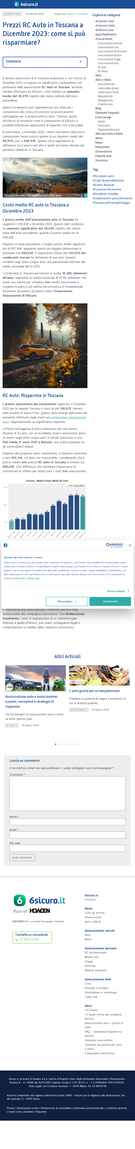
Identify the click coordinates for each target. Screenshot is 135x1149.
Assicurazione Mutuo (110, 56)
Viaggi (89, 962)
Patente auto (103, 156)
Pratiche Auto (105, 105)
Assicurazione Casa (108, 47)
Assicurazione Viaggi (109, 60)
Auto (98, 76)
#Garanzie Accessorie (107, 189)
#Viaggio (124, 203)
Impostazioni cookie (27, 1108)
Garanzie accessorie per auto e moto (103, 1047)
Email (13, 829)
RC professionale (95, 953)
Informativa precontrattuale (89, 1108)
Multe (101, 122)
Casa (88, 984)
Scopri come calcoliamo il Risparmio (28, 1112)
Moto (98, 138)
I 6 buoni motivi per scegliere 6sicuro (103, 1017)
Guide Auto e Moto (108, 93)
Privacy (10, 1108)
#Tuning (112, 203)
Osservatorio (12, 14)
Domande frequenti (107, 113)
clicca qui (33, 578)
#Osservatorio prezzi (106, 198)
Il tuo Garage (103, 117)
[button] (7, 703)
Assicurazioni (103, 39)
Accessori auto (104, 21)
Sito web (14, 843)
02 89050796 (99, 1086)
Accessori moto (105, 26)
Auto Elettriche (106, 84)
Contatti (90, 900)
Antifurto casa (104, 30)
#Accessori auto (103, 176)
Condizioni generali (116, 1108)
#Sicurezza (100, 203)
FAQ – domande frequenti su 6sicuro (103, 1034)
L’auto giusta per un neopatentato (30, 691)
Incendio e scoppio (96, 988)
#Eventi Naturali (103, 185)
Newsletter (102, 147)
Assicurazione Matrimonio (112, 52)
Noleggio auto (105, 101)
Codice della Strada (108, 89)
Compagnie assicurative (100, 1053)
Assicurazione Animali (110, 44)
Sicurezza (101, 161)
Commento (17, 774)
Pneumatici (104, 126)
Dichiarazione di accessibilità (56, 1108)
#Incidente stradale (105, 194)
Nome (14, 816)
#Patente (126, 198)
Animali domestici (96, 970)
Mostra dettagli (116, 591)
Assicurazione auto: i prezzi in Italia (104, 1025)
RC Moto (103, 72)
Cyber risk (91, 997)
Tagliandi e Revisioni (109, 130)
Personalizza (65, 601)
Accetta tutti (110, 601)
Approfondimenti (105, 35)
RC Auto (102, 68)
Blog (98, 108)
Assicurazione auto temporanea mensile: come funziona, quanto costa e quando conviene (98, 706)
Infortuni (90, 966)
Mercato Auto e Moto (109, 134)
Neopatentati (105, 96)
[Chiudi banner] (130, 545)
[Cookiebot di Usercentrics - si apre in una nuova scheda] (108, 545)
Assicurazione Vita (108, 63)
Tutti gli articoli (95, 913)
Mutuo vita (91, 957)
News (99, 143)
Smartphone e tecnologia (101, 993)
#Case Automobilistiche (108, 181)
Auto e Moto (103, 80)
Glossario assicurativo (99, 1040)
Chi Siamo (91, 1010)
